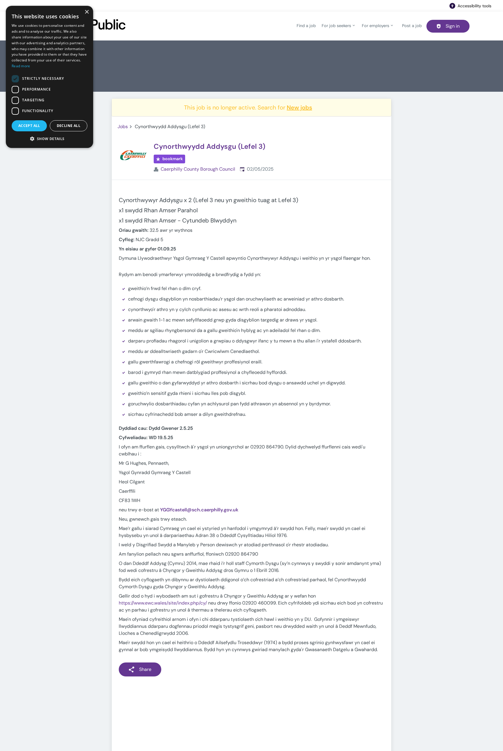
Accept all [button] (29, 125)
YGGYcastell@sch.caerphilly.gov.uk (199, 510)
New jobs (299, 107)
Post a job (412, 25)
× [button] (86, 12)
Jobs (123, 126)
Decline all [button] (68, 125)
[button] (49, 138)
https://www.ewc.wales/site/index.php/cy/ (163, 603)
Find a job (306, 25)
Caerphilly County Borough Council (198, 169)
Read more (21, 65)
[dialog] (49, 77)
